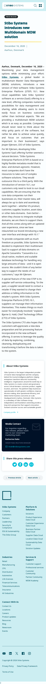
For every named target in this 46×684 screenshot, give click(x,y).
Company (6, 511)
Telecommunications (11, 586)
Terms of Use (7, 672)
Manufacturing (8, 565)
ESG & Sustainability (10, 531)
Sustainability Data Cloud (34, 543)
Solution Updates (33, 548)
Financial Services (9, 582)
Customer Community (30, 572)
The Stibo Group (9, 535)
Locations (6, 609)
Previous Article (14, 478)
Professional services (35, 567)
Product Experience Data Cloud (34, 518)
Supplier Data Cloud (34, 535)
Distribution (7, 572)
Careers (5, 613)
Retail (4, 561)
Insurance (6, 589)
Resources (6, 620)
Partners (6, 518)
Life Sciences (7, 579)
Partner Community (34, 577)
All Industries (8, 593)
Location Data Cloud (34, 539)
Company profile (10, 412)
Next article (33, 478)
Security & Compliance (7, 526)
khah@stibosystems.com (19, 446)
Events (5, 631)
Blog (4, 624)
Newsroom (6, 627)
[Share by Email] (31, 466)
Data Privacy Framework (27, 666)
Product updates (9, 617)
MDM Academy (32, 580)
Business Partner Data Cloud (33, 530)
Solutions (30, 514)
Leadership (7, 521)
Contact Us (6, 606)
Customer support (33, 564)
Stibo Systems (10, 77)
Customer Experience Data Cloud (35, 524)
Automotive (7, 575)
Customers (6, 514)
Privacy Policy (8, 666)
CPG (4, 568)
